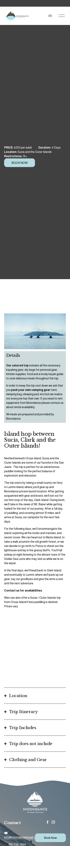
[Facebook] (47, 822)
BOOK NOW (19, 162)
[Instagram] (53, 822)
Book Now (50, 837)
